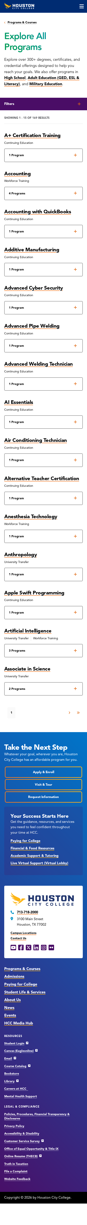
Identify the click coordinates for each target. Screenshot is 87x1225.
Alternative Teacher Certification (41, 478)
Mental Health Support (20, 1096)
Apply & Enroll (43, 772)
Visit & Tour (43, 784)
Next (69, 712)
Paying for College (25, 841)
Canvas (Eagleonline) (19, 1051)
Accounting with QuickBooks (37, 211)
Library (9, 1081)
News (9, 1007)
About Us (12, 999)
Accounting (17, 173)
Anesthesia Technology (30, 516)
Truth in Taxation (16, 1164)
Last (78, 712)
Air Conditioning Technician (35, 440)
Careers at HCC (16, 1089)
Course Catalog (15, 1066)
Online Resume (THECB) (21, 1156)
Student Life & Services (24, 992)
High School (15, 77)
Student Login (14, 1043)
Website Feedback (17, 1179)
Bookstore (11, 1073)
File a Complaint (15, 1171)
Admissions (14, 976)
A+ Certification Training (32, 135)
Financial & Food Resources (32, 848)
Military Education (45, 84)
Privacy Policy (14, 1126)
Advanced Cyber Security (33, 288)
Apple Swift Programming (34, 593)
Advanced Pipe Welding (32, 326)
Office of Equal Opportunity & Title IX (31, 1149)
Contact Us (18, 938)
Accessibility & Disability (21, 1133)
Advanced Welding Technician (38, 364)
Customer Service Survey (22, 1141)
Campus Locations (23, 933)
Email (8, 1058)
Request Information (43, 797)
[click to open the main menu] (81, 6)
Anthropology (20, 554)
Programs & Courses (22, 22)
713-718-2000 (27, 912)
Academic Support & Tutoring (34, 856)
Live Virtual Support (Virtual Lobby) (39, 863)
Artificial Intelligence (28, 631)
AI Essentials (18, 402)
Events (10, 1015)
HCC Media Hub (18, 1023)
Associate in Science (27, 669)
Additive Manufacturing (31, 249)
